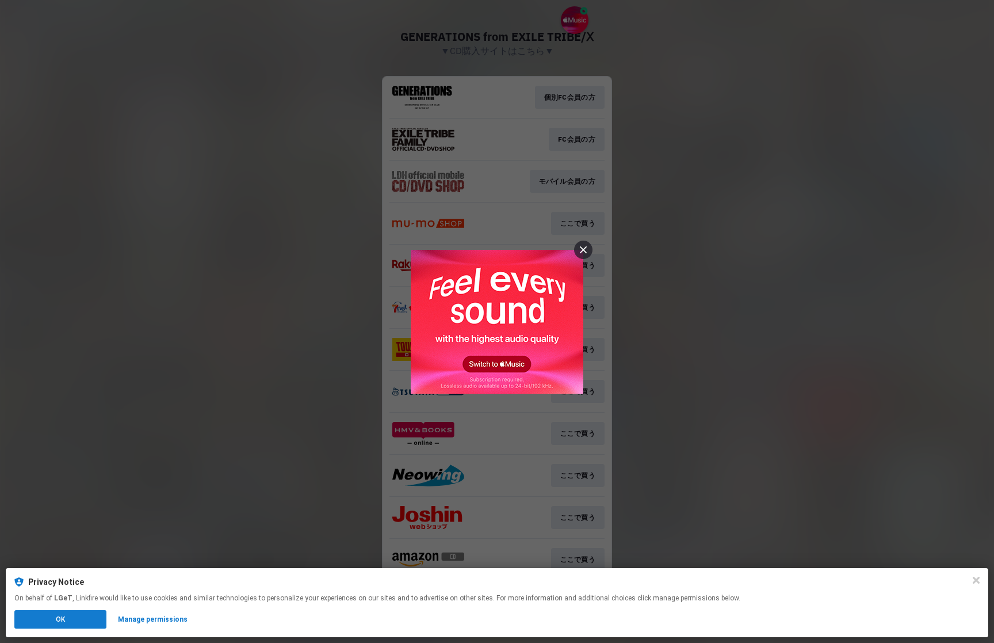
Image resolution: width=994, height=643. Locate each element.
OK (60, 619)
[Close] (976, 580)
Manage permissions (153, 619)
